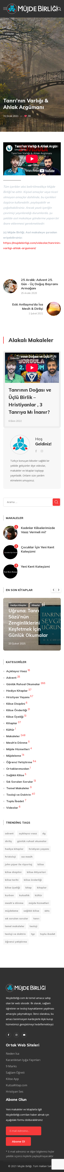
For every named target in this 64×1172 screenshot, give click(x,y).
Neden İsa (12, 1054)
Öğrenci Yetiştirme (19, 762)
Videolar (9, 33)
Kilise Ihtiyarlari (36, 872)
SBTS (46, 910)
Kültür (10, 729)
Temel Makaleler (17, 788)
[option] (32, 392)
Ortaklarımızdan (17, 768)
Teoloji (33, 926)
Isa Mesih (27, 856)
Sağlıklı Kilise (15, 775)
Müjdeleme (13, 755)
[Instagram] (16, 1035)
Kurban (9, 895)
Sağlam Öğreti (15, 1072)
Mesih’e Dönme (16, 742)
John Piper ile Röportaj (18, 864)
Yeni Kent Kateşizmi (35, 566)
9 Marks (11, 1066)
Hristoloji (10, 856)
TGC (33, 934)
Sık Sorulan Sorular (19, 781)
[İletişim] (24, 1035)
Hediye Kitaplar (18, 605)
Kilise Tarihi (11, 879)
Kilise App (12, 1079)
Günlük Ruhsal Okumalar (23, 684)
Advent (11, 677)
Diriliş (8, 841)
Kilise (41, 864)
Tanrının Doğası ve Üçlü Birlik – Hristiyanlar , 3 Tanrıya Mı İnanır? (30, 401)
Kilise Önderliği (16, 710)
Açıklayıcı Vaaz (16, 671)
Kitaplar (36, 605)
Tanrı (36, 918)
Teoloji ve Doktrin (18, 794)
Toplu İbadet (15, 801)
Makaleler (13, 736)
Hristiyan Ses (14, 1091)
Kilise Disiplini (15, 703)
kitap (28, 887)
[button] (59, 9)
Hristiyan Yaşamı (18, 697)
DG (44, 833)
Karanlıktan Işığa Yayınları (23, 1060)
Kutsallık (24, 895)
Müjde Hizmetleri (18, 749)
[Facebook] (8, 1035)
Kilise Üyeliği (14, 716)
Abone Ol (18, 1141)
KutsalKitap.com (16, 1085)
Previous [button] (53, 590)
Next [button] (58, 590)
